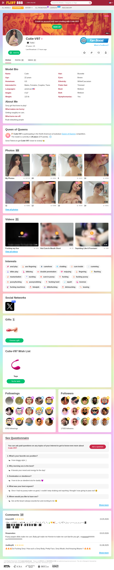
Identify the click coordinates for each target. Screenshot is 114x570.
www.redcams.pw (26, 561)
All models (6, 8)
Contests (53, 8)
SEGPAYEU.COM (51, 561)
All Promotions (41, 8)
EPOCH (42, 561)
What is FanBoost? (101, 45)
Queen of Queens (69, 134)
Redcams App (67, 8)
